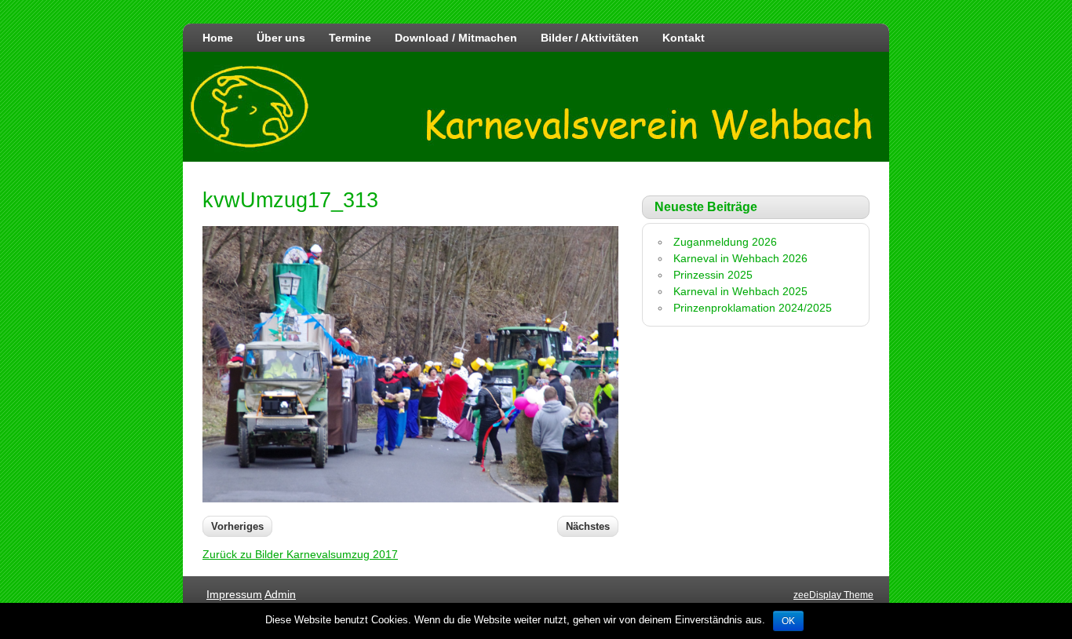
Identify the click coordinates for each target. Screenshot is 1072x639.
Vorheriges (237, 526)
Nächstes (588, 526)
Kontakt (683, 37)
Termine (350, 37)
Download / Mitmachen (456, 37)
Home (217, 37)
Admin (280, 594)
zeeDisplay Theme (833, 595)
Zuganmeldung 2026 (725, 242)
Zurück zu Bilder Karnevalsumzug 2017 (300, 554)
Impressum (234, 594)
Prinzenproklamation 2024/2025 (752, 307)
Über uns (281, 37)
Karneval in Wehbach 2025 (740, 291)
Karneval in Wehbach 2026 (740, 258)
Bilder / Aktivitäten (590, 37)
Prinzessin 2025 (713, 274)
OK (788, 620)
